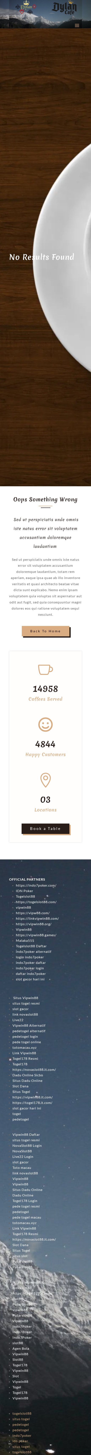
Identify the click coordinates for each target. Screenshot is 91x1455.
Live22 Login (22, 1156)
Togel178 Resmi (25, 1058)
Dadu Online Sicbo (27, 1075)
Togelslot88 (25, 896)
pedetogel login (25, 1036)
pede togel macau (26, 1217)
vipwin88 (23, 907)
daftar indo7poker (31, 973)
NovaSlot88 (22, 1151)
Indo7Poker (22, 1326)
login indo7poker (30, 957)
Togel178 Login (24, 1201)
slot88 (17, 1343)
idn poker (20, 1441)
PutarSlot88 (22, 1304)
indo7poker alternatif (33, 951)
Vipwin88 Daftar (26, 1134)
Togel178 (20, 1064)
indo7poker (22, 1435)
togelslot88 (22, 1413)
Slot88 (17, 1359)
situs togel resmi (26, 1003)
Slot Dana (20, 1086)
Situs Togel (21, 1091)
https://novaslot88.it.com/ (34, 1069)
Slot (15, 1376)
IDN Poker (24, 891)
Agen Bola (20, 1348)
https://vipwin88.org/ (34, 924)
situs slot (20, 1256)
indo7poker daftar (31, 962)
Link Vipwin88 (24, 1053)
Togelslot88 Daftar (31, 946)
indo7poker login (30, 968)
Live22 (17, 1020)
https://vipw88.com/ (33, 913)
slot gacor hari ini (30, 979)
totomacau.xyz (24, 1047)
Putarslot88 (22, 1261)
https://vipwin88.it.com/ (32, 1097)
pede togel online (26, 1042)
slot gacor (20, 1009)
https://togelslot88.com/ (36, 902)
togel (16, 1114)
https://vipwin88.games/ (36, 935)
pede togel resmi (26, 1206)
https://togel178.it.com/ (32, 1103)
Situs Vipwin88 (25, 998)
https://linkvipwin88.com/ (37, 918)
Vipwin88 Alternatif (29, 1025)
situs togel (21, 1419)
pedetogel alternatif (29, 1031)
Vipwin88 (24, 929)
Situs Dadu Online (27, 1080)
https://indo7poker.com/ (36, 885)
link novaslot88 (25, 1014)
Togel (16, 1387)
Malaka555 (25, 940)
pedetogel (20, 1212)
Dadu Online (22, 1195)
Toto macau (21, 1167)
